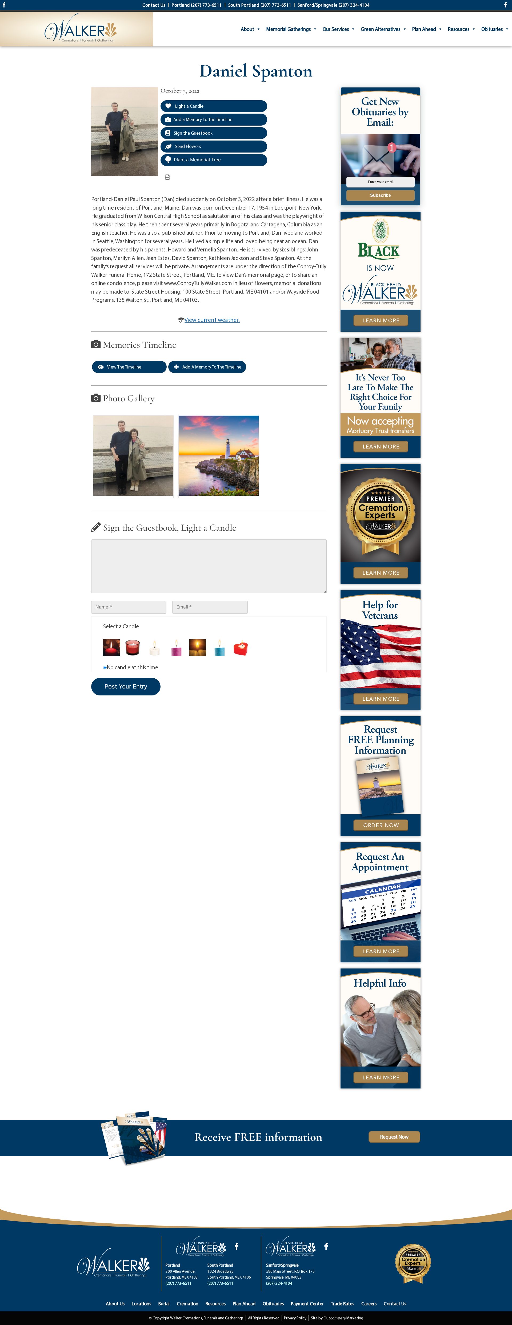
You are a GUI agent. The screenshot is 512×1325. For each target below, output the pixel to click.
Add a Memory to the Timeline (202, 119)
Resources (458, 29)
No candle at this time (132, 667)
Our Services (336, 29)
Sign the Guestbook (193, 133)
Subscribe (380, 195)
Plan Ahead (424, 29)
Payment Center (307, 1303)
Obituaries (492, 29)
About (247, 29)
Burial (164, 1303)
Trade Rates (342, 1303)
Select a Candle (121, 626)
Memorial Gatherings (288, 29)
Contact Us (395, 1303)
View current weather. (212, 319)
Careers (369, 1303)
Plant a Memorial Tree (197, 159)
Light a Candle (188, 106)
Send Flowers (187, 146)
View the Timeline (123, 367)
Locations (141, 1303)
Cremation (187, 1303)
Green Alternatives (380, 29)
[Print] (167, 177)
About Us (115, 1303)
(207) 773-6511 (178, 1283)
